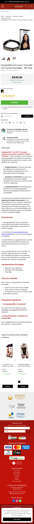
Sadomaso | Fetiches (18, 16)
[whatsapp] (20, 501)
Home (2, 16)
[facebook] (14, 501)
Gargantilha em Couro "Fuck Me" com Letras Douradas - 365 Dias (17, 20)
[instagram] (17, 501)
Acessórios (8, 16)
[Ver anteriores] (3, 364)
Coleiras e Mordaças (6, 18)
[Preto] (19, 381)
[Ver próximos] (31, 364)
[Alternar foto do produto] (14, 360)
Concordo (17, 519)
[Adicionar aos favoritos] (15, 386)
